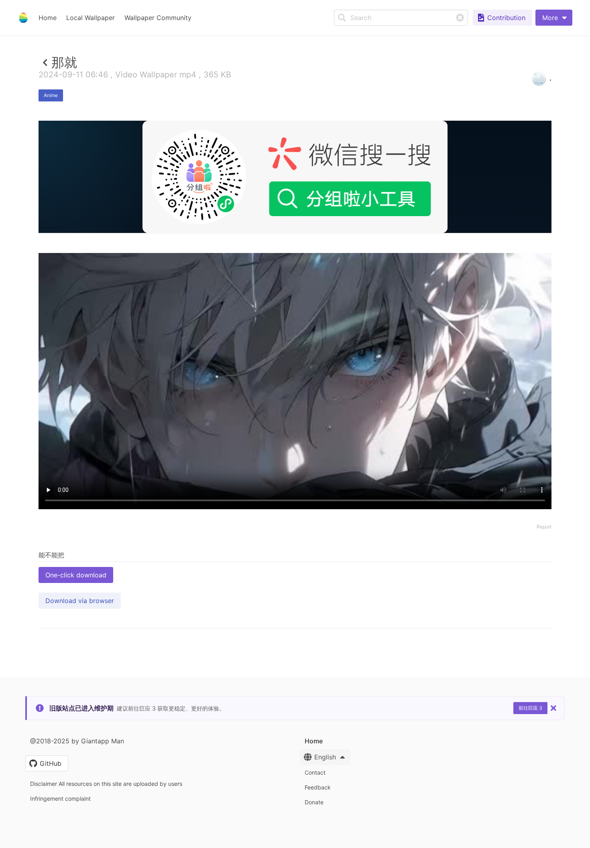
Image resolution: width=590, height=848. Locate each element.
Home (48, 18)
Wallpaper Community (157, 18)
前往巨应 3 (530, 708)
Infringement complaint (60, 798)
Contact (315, 772)
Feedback (318, 787)
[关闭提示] (553, 708)
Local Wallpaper (90, 18)
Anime (51, 95)
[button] (553, 18)
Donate (314, 802)
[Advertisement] (295, 291)
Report (544, 527)
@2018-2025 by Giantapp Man (77, 741)
